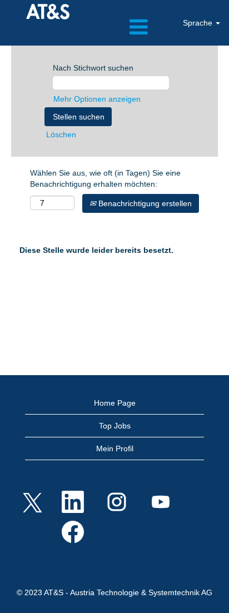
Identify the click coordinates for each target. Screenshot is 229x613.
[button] (114, 27)
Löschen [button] (61, 134)
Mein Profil (114, 448)
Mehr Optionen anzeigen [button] (97, 98)
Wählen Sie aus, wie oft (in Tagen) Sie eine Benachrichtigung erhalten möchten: (105, 178)
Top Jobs (115, 425)
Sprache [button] (199, 22)
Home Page (115, 402)
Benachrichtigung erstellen (144, 203)
